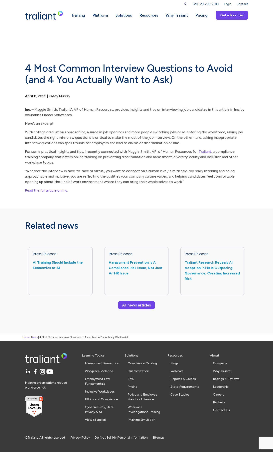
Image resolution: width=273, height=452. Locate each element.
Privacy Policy (80, 437)
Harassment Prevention (102, 363)
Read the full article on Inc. (46, 190)
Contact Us (221, 410)
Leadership (221, 387)
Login (227, 4)
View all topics (95, 420)
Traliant (205, 151)
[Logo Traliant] (44, 15)
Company (220, 363)
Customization (138, 371)
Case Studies (179, 394)
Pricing (201, 15)
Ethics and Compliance (101, 399)
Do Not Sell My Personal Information (121, 437)
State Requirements (184, 387)
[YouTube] (49, 372)
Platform (100, 15)
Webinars (176, 371)
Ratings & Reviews (226, 379)
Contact (242, 4)
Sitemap (158, 437)
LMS (131, 379)
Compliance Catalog (142, 363)
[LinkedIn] (28, 372)
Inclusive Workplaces (100, 391)
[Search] (185, 4)
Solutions (124, 15)
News (34, 337)
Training (78, 15)
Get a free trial (231, 15)
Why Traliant (177, 15)
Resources (148, 15)
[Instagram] (43, 372)
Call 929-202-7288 (206, 4)
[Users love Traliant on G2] (51, 406)
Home (26, 337)
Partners (219, 402)
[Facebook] (36, 372)
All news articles (136, 305)
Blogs (174, 363)
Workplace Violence (99, 371)
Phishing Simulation (141, 420)
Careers (218, 394)
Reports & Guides (183, 379)
